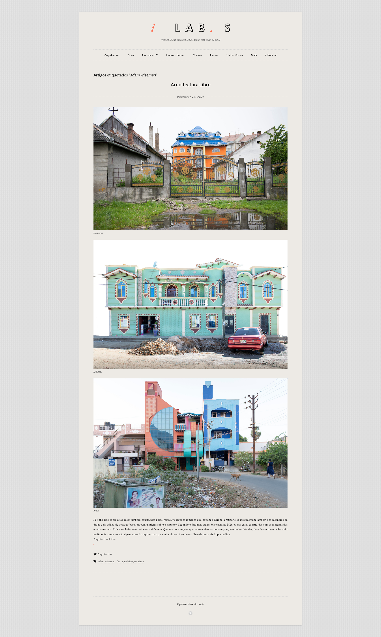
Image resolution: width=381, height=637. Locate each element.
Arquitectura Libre (191, 84)
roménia (139, 561)
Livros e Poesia (175, 55)
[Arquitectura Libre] (190, 89)
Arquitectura (111, 55)
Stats (254, 55)
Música (197, 55)
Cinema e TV (150, 55)
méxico (128, 561)
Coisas (214, 55)
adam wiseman (106, 561)
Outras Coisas (234, 55)
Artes (131, 55)
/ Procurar (271, 55)
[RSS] (190, 613)
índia (120, 561)
